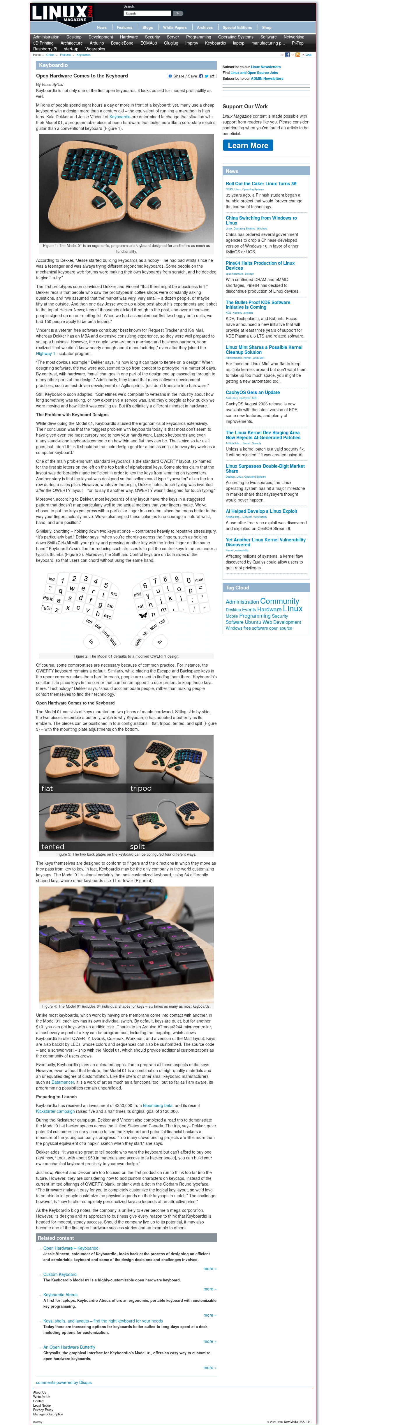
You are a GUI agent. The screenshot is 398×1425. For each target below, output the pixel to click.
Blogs (147, 27)
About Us (39, 1392)
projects (248, 312)
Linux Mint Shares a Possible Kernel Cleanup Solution (264, 349)
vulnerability (260, 516)
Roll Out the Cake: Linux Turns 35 (261, 183)
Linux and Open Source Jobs (254, 72)
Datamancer (63, 1082)
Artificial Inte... (233, 443)
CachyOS (244, 398)
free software (256, 628)
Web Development (282, 622)
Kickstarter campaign (55, 1111)
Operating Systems (235, 37)
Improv (191, 43)
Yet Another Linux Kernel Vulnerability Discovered (266, 542)
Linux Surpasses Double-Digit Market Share (265, 468)
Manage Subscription (48, 1414)
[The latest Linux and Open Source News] (297, 54)
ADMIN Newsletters (267, 78)
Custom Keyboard (60, 1274)
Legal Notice (42, 1405)
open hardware (234, 273)
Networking (294, 37)
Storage (249, 273)
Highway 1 (45, 353)
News (102, 27)
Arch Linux (232, 398)
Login (309, 54)
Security (152, 37)
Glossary (37, 1422)
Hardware (129, 37)
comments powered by (64, 1382)
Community (279, 600)
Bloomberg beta (157, 1105)
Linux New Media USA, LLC (294, 1422)
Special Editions (237, 27)
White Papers (175, 27)
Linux (238, 189)
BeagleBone (122, 43)
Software (268, 37)
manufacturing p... (268, 43)
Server (173, 37)
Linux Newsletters (266, 66)
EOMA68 (148, 43)
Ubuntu (253, 621)
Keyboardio (215, 43)
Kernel (247, 357)
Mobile (232, 616)
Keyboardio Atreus (60, 1294)
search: (129, 6)
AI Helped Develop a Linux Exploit (261, 511)
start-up (71, 49)
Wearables (95, 49)
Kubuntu (237, 312)
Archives (205, 27)
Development (101, 37)
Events (249, 609)
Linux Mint (258, 357)
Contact (38, 1400)
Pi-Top (298, 43)
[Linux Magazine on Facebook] (287, 54)
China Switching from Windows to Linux (261, 220)
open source (280, 628)
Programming (198, 37)
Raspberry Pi (45, 49)
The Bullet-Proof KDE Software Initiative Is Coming (258, 304)
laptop (238, 43)
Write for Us (41, 1396)
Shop (267, 27)
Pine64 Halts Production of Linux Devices (260, 265)
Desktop (74, 37)
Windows (262, 228)
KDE (228, 312)
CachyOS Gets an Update (253, 392)
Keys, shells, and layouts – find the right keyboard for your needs (103, 1321)
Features (124, 27)
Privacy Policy (43, 1409)
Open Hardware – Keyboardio (70, 1248)
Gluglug (171, 43)
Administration (46, 37)
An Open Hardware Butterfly (69, 1347)
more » (210, 1268)
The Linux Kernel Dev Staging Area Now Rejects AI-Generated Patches (263, 435)
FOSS (229, 189)
